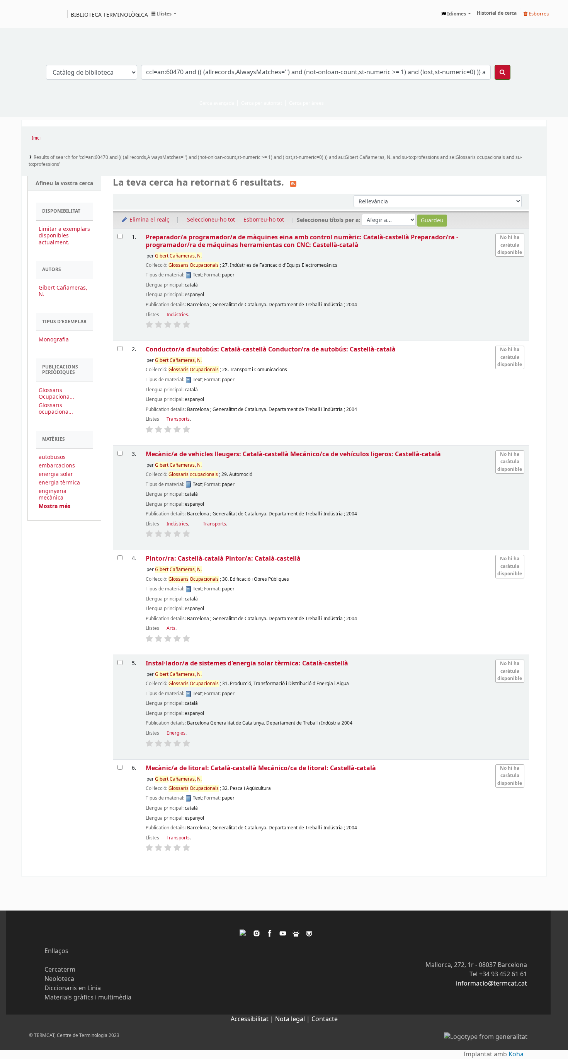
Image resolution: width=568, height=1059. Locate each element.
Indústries (177, 314)
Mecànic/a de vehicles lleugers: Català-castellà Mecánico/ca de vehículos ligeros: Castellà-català (293, 454)
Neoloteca (59, 979)
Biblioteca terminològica (109, 14)
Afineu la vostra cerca (64, 183)
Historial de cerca (497, 13)
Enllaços (56, 951)
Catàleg (29, 14)
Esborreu (538, 13)
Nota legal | (293, 1019)
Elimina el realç (148, 220)
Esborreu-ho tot (263, 220)
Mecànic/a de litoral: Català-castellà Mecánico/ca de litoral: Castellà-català (261, 768)
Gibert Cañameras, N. (63, 291)
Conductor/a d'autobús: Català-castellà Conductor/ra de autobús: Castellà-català (271, 349)
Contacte (324, 1019)
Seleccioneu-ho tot (211, 220)
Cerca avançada (216, 103)
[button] (163, 13)
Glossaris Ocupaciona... (56, 393)
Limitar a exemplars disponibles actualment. (64, 235)
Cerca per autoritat (261, 103)
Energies (176, 733)
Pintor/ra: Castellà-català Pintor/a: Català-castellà (223, 558)
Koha (516, 1054)
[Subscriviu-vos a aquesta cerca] (293, 183)
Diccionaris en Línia (72, 988)
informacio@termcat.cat (491, 983)
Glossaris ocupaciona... (56, 408)
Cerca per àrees (306, 103)
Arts (171, 628)
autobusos (52, 457)
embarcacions (57, 466)
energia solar (56, 474)
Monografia (54, 340)
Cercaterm (59, 969)
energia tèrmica (59, 483)
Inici (36, 138)
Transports (178, 419)
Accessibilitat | (253, 1019)
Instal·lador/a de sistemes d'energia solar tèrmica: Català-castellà (247, 663)
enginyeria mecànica (52, 494)
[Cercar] (502, 72)
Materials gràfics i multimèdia (87, 997)
